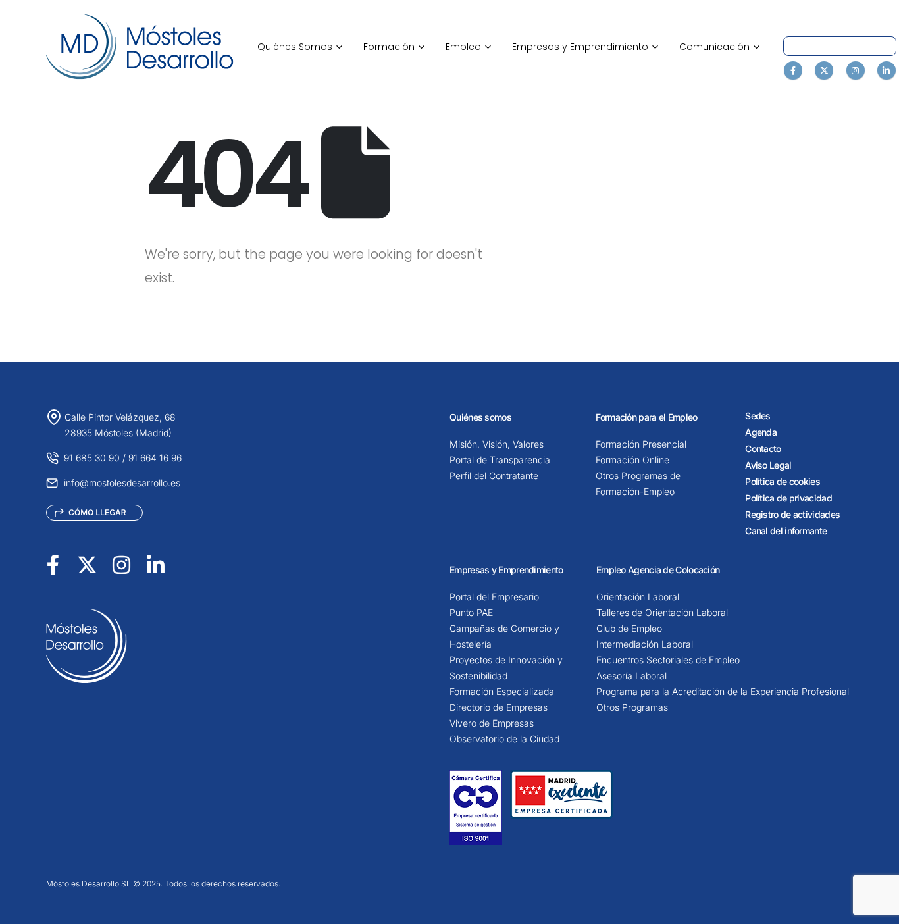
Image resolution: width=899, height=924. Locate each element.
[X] (824, 70)
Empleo (468, 46)
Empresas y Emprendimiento (585, 46)
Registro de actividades (792, 514)
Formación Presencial (641, 443)
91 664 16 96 (155, 457)
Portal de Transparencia (500, 459)
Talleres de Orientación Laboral (662, 612)
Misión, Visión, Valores (497, 443)
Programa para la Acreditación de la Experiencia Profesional (722, 691)
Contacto (763, 448)
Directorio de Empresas (499, 707)
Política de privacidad (788, 497)
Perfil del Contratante (494, 475)
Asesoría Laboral (631, 675)
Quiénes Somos (299, 46)
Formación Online (632, 459)
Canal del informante (786, 530)
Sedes (758, 415)
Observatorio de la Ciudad (504, 738)
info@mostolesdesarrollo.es (122, 482)
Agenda (761, 432)
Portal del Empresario (494, 596)
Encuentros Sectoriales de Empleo (668, 659)
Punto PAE (471, 612)
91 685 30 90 (92, 457)
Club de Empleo (629, 628)
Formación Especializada (502, 691)
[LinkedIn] (886, 70)
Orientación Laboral (637, 596)
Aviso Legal (768, 465)
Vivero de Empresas (492, 723)
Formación (393, 46)
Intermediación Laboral (644, 644)
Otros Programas (632, 707)
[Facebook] (793, 70)
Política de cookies (782, 481)
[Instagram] (855, 70)
